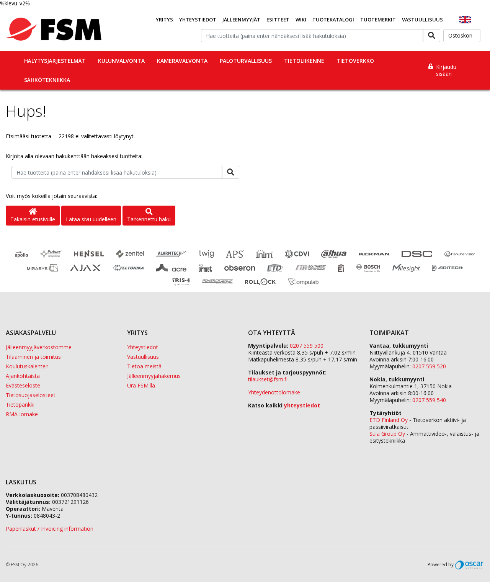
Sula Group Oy (387, 433)
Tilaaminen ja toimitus (33, 356)
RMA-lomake (22, 414)
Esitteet (277, 19)
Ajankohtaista (23, 375)
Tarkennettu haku (149, 219)
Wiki (301, 19)
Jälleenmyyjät (241, 19)
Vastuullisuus (422, 19)
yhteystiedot (302, 405)
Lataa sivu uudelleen (91, 219)
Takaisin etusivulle (32, 219)
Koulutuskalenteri (27, 366)
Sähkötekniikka (47, 79)
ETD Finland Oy (388, 419)
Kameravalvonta (182, 60)
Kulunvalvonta (121, 60)
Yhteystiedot (197, 19)
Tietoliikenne (304, 60)
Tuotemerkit (378, 19)
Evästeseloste (23, 385)
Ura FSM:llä (141, 385)
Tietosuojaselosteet (31, 395)
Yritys (164, 19)
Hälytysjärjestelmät (55, 60)
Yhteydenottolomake (274, 392)
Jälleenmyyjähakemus (154, 375)
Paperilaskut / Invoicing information (49, 528)
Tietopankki (20, 404)
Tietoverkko (355, 60)
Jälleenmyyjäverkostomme (39, 347)
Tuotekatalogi (333, 19)
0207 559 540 (429, 400)
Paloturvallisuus (246, 60)
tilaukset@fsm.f (267, 379)
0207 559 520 (429, 366)
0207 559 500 (306, 345)
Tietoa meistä (144, 366)
